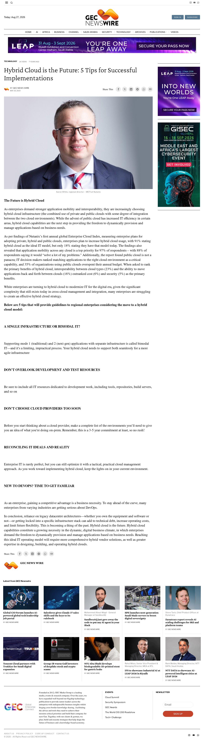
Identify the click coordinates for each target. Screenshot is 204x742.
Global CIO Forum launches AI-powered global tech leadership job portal (20, 615)
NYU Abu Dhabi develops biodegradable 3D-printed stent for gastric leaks (102, 666)
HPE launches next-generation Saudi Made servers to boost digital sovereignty (141, 615)
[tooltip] (190, 2)
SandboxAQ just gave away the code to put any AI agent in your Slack (101, 622)
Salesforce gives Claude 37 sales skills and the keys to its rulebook (61, 615)
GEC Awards (111, 707)
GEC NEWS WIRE (21, 88)
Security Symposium (115, 702)
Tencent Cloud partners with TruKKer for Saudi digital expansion (19, 666)
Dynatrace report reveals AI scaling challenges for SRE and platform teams (182, 622)
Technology (10, 61)
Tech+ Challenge (113, 717)
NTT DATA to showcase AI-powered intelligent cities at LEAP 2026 (181, 673)
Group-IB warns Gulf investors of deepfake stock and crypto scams (61, 666)
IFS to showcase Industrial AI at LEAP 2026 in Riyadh (142, 672)
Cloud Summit (112, 697)
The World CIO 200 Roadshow (120, 712)
